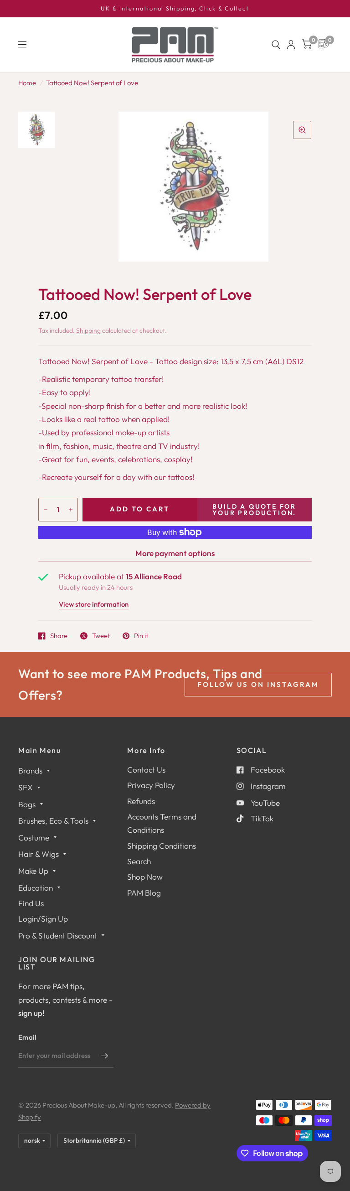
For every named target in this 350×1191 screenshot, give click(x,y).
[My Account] (291, 44)
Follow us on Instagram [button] (258, 684)
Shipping (88, 330)
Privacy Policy (151, 785)
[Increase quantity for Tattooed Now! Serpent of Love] (70, 509)
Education (35, 887)
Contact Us (146, 769)
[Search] (275, 44)
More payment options (175, 553)
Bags (27, 804)
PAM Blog (144, 892)
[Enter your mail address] (104, 1055)
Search (139, 861)
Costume (33, 837)
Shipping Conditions (161, 846)
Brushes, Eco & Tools (53, 820)
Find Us (31, 903)
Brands (30, 770)
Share (58, 635)
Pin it (141, 635)
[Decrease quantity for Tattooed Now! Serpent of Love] (45, 509)
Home (27, 82)
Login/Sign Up (43, 918)
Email (27, 1037)
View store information (94, 604)
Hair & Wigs (38, 854)
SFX (25, 787)
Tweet (101, 635)
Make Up (33, 871)
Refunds (141, 801)
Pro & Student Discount (57, 935)
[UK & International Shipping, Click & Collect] (175, 9)
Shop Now (145, 877)
